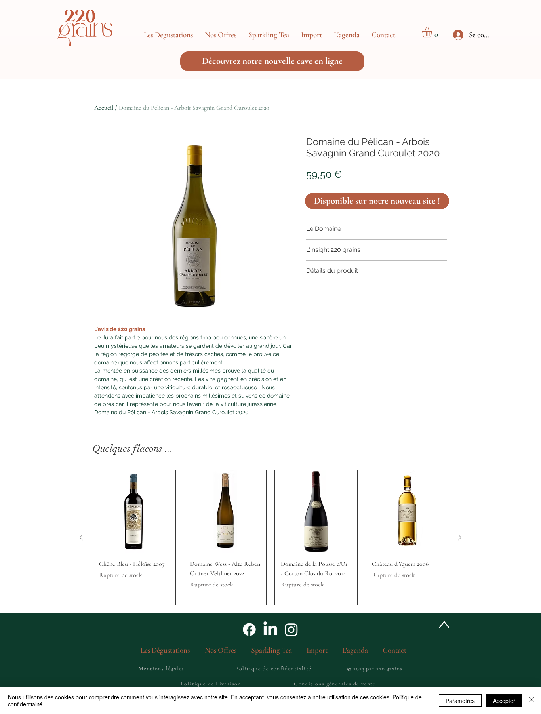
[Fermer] (531, 700)
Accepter (504, 700)
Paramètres (460, 700)
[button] (220, 35)
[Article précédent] (81, 537)
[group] (270, 537)
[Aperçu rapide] (134, 511)
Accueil (103, 108)
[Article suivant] (460, 537)
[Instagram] (291, 629)
